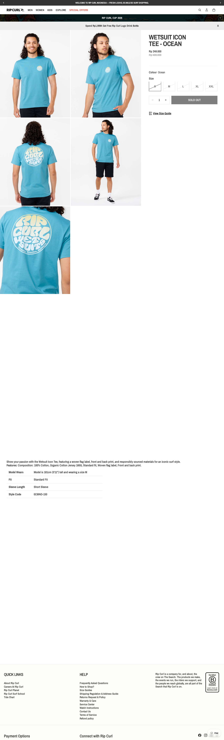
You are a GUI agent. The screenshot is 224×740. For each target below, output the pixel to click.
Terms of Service (88, 715)
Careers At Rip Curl (13, 686)
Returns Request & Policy (92, 697)
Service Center (87, 704)
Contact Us (85, 711)
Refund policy (87, 718)
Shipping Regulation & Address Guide (99, 693)
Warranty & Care (88, 701)
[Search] (199, 10)
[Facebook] (200, 735)
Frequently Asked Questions (94, 683)
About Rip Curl (11, 683)
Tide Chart (9, 697)
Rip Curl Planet (11, 690)
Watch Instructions (89, 708)
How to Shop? (87, 686)
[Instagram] (206, 735)
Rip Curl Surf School (14, 693)
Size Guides (86, 690)
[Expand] (220, 18)
